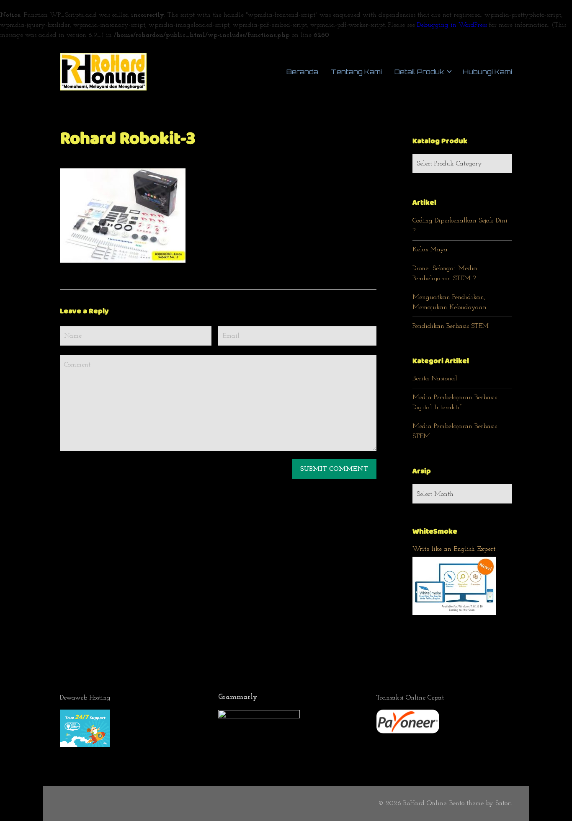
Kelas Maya (430, 249)
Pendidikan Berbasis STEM (450, 326)
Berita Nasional (434, 378)
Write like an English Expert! (454, 549)
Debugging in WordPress (452, 25)
